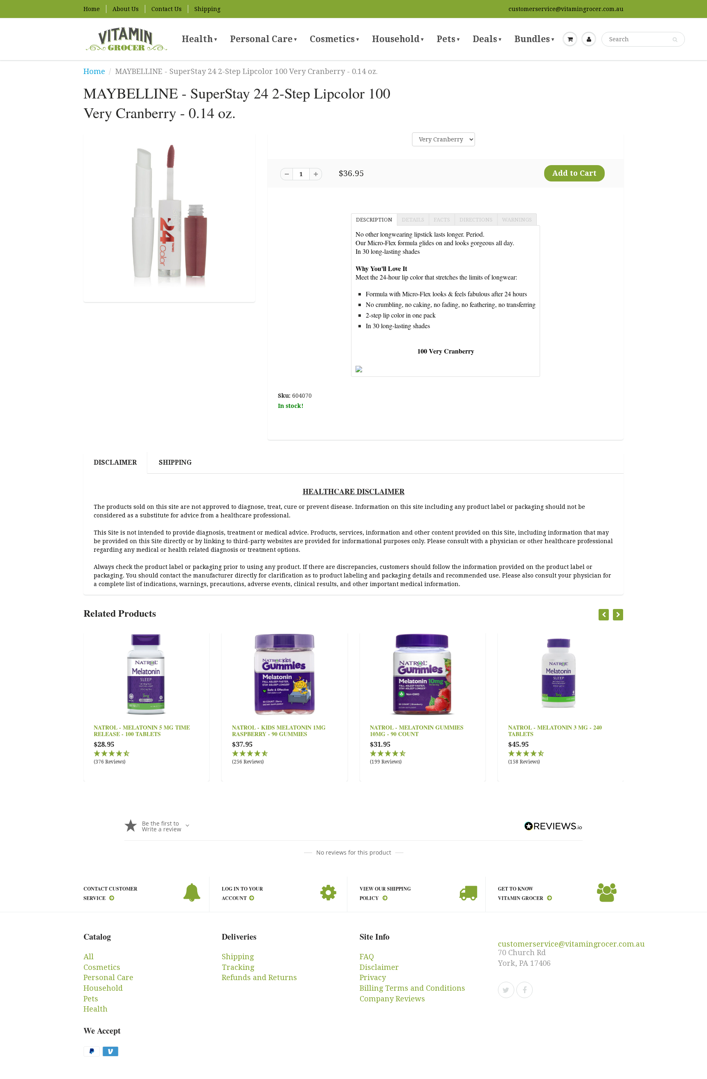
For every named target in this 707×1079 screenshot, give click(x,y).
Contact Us (166, 9)
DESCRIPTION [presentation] (374, 220)
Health (199, 39)
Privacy (373, 977)
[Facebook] (524, 990)
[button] (146, 758)
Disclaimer (115, 462)
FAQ (367, 956)
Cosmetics (334, 39)
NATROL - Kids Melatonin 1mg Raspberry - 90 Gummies (279, 730)
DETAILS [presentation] (413, 220)
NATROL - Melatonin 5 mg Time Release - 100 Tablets (142, 730)
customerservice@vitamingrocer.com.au (566, 9)
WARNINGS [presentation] (517, 220)
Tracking (238, 967)
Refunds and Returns (259, 977)
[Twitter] (506, 990)
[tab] (374, 219)
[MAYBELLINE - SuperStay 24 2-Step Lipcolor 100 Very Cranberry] (169, 216)
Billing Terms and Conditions (412, 988)
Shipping (207, 9)
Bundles (534, 39)
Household (397, 39)
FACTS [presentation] (442, 220)
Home (91, 9)
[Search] (675, 39)
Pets (448, 39)
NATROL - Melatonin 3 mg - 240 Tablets (555, 730)
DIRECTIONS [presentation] (476, 220)
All (88, 956)
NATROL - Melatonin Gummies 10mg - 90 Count (417, 730)
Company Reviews (392, 998)
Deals (487, 39)
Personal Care (263, 39)
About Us (126, 9)
